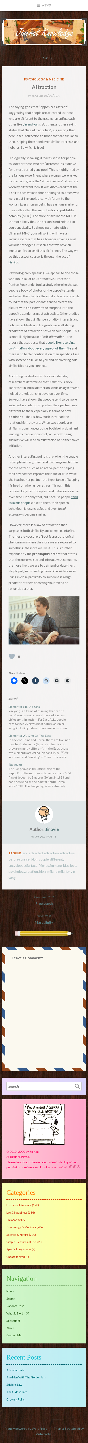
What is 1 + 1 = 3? (17, 1313)
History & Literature (18, 1205)
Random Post (15, 1306)
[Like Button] (12, 656)
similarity (62, 871)
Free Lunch (44, 900)
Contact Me (13, 1335)
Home (10, 1291)
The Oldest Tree (16, 1392)
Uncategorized (15, 1256)
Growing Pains (15, 1399)
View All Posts (44, 836)
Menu (46, 5)
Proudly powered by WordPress (25, 1428)
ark (25, 853)
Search (10, 1298)
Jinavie (52, 829)
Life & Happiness (16, 1212)
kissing (13, 262)
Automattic (43, 1434)
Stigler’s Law (14, 1384)
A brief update (15, 1370)
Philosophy (13, 1220)
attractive (67, 853)
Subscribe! (13, 1320)
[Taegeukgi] (42, 775)
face (34, 865)
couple (44, 859)
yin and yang (31, 124)
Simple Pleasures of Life (21, 1242)
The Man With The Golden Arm (26, 1377)
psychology (17, 871)
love (73, 865)
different (56, 859)
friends (44, 865)
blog (34, 859)
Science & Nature (17, 1234)
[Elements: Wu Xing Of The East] (42, 746)
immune (56, 865)
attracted (36, 853)
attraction (51, 853)
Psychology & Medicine (44, 79)
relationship (35, 871)
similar (50, 871)
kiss (66, 865)
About (10, 1328)
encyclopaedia (19, 865)
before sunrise (19, 859)
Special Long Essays (18, 1249)
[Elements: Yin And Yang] (42, 717)
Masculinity (44, 918)
